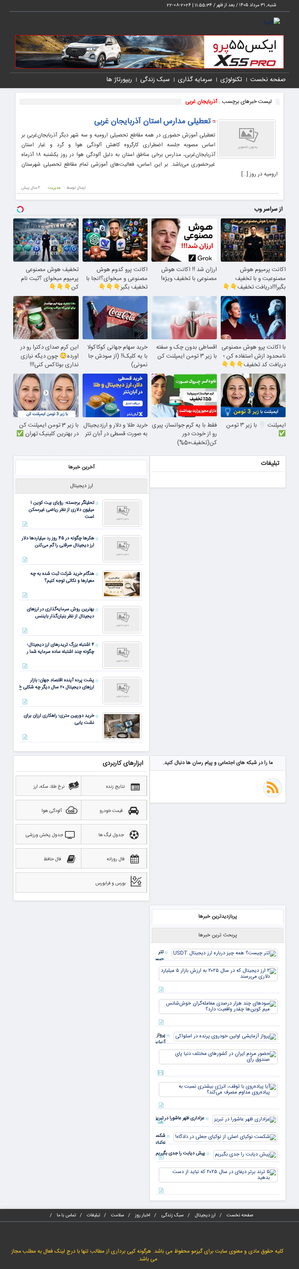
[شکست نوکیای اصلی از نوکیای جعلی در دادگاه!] (226, 1137)
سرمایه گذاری (195, 79)
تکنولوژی (231, 79)
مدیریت (54, 188)
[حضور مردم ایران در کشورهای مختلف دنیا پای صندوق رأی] (218, 1057)
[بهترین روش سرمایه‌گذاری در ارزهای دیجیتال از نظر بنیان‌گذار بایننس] (121, 619)
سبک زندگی (155, 79)
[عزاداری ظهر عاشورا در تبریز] (245, 1119)
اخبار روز (142, 1215)
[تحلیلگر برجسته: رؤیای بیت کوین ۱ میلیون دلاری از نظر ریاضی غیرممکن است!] (121, 513)
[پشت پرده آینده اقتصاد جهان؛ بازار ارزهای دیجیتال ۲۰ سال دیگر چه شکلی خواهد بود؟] (121, 690)
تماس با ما (66, 1215)
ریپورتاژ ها (119, 79)
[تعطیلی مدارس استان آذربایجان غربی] (246, 139)
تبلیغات (93, 1215)
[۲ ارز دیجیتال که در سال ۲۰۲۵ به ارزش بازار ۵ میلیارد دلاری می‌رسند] (218, 973)
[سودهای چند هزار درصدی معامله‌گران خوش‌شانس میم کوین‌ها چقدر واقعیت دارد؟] (218, 1006)
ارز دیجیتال (205, 1215)
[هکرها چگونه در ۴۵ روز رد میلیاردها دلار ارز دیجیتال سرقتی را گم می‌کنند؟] (121, 548)
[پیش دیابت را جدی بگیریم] (245, 1154)
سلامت (117, 1215)
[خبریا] (272, 22)
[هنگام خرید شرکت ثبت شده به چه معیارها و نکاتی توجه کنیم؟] (121, 584)
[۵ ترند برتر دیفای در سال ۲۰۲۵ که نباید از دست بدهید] (218, 1175)
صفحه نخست (268, 79)
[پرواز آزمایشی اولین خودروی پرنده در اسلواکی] (226, 1036)
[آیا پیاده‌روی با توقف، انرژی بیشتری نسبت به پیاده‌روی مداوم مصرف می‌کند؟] (218, 1089)
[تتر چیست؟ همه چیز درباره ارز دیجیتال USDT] (225, 953)
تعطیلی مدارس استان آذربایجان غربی (152, 121)
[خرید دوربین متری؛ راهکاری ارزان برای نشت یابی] (121, 726)
